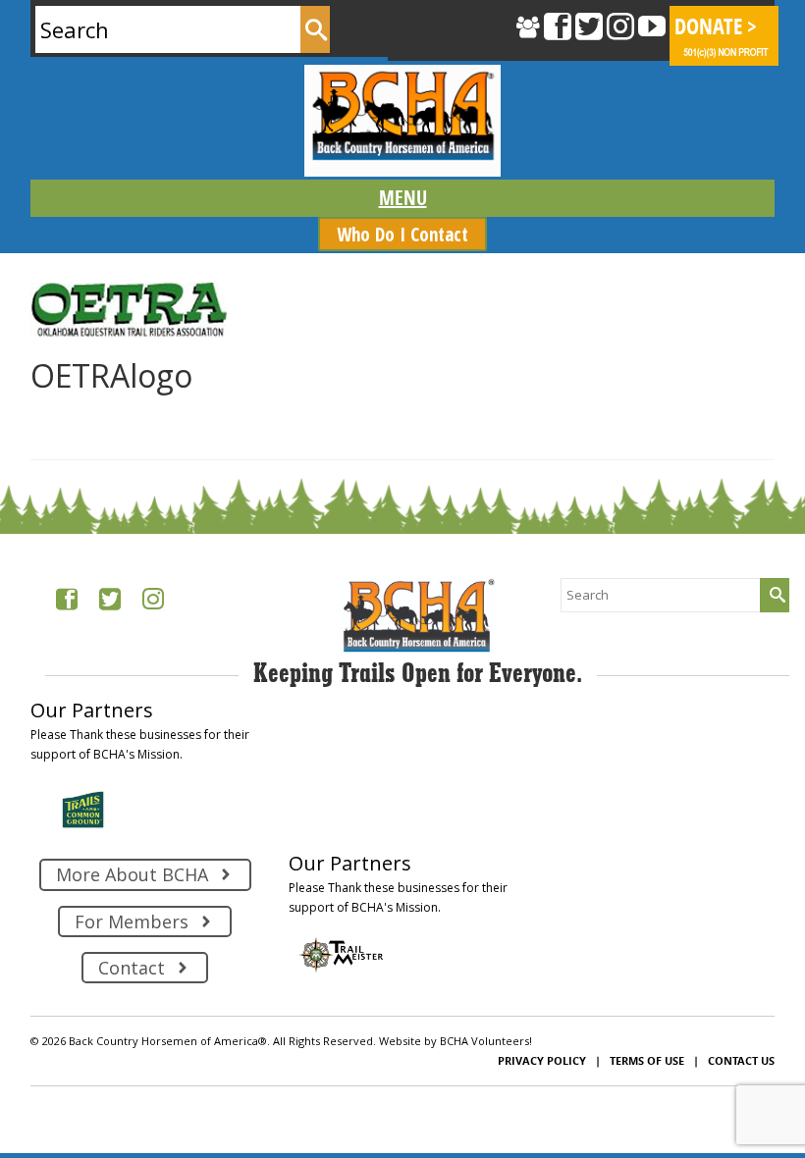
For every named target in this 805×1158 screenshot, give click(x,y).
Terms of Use (647, 1060)
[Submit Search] (315, 29)
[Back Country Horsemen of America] (402, 121)
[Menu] (402, 198)
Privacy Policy (542, 1060)
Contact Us (741, 1060)
